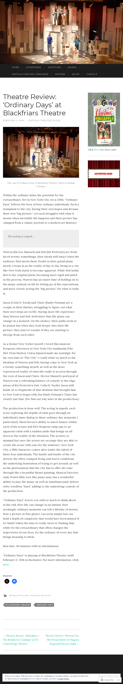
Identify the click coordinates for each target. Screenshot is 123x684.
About (76, 74)
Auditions (54, 67)
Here (97, 149)
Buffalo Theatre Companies (30, 74)
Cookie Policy (63, 679)
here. (6, 564)
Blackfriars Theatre (18, 605)
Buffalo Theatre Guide (44, 120)
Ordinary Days (44, 605)
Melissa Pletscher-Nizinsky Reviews (30, 595)
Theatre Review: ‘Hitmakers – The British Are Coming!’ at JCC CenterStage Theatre (21, 639)
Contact (92, 74)
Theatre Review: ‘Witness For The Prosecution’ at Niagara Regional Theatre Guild (62, 639)
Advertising (33, 67)
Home (15, 67)
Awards (72, 67)
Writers (60, 74)
